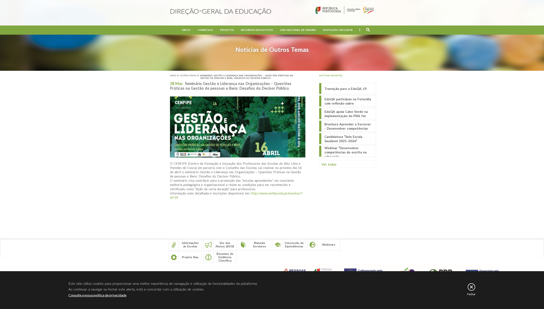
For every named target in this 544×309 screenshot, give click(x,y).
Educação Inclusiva (338, 29)
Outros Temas (188, 75)
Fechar (471, 294)
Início (186, 29)
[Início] (221, 11)
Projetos (227, 29)
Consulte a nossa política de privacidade (97, 295)
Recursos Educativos (257, 29)
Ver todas (329, 164)
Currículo (205, 29)
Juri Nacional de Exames (298, 29)
